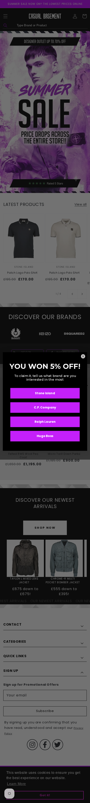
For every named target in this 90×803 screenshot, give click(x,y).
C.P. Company (45, 407)
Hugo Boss (45, 436)
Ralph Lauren (45, 422)
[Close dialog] (83, 356)
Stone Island (45, 393)
